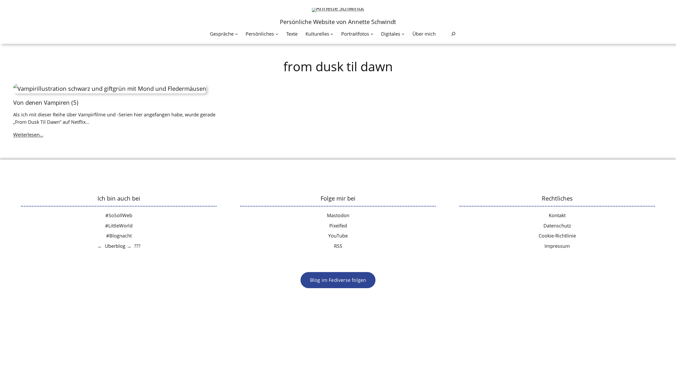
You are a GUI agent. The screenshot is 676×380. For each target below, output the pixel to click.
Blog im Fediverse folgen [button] (338, 280)
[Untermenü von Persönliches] (276, 33)
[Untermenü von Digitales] (403, 33)
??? (137, 246)
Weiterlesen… (28, 134)
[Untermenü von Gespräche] (236, 33)
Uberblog (115, 246)
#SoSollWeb (118, 215)
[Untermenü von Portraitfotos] (371, 33)
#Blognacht (119, 235)
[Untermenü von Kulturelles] (331, 33)
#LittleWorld (119, 225)
